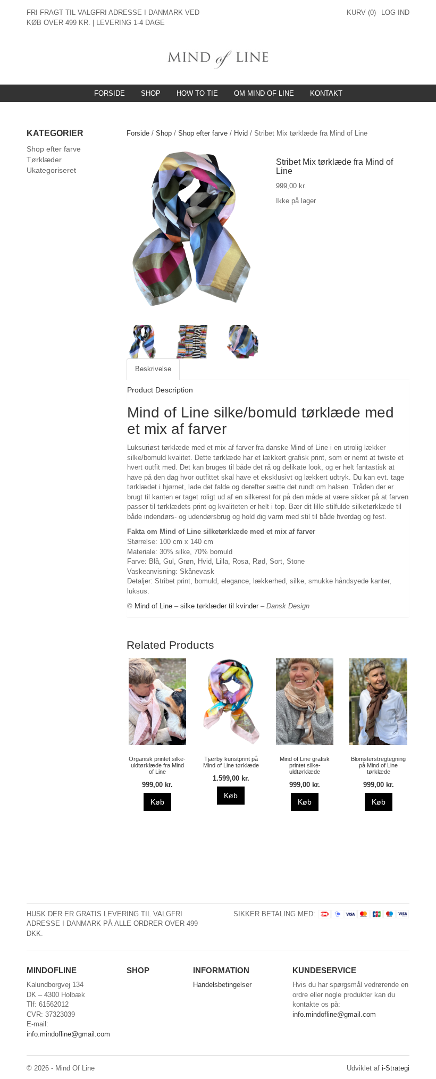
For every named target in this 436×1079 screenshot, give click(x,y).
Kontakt (326, 93)
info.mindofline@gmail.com (68, 1034)
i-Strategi (395, 1068)
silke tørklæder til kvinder (219, 606)
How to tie (197, 93)
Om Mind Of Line (264, 93)
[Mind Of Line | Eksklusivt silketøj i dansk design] (218, 58)
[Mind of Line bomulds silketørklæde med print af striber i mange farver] (193, 235)
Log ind (395, 12)
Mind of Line (153, 606)
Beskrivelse (153, 369)
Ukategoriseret (51, 170)
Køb (157, 802)
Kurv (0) (361, 12)
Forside (109, 93)
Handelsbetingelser (222, 985)
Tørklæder (44, 159)
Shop (151, 93)
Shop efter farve (203, 133)
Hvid (241, 133)
